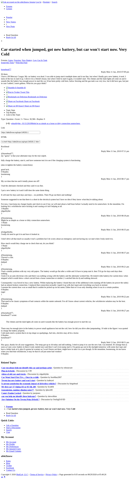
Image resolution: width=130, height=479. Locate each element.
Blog (8, 463)
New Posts (10, 26)
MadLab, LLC (22, 474)
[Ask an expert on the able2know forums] (18, 2)
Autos (10, 60)
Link (3, 128)
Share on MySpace (32, 106)
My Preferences (12, 446)
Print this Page (21, 63)
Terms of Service (37, 474)
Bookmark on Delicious (37, 97)
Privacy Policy (51, 474)
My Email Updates (13, 451)
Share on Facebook (32, 101)
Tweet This (24, 92)
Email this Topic (7, 63)
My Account (11, 442)
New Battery (27, 60)
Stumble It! (21, 88)
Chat (8, 432)
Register (46, 2)
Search (54, 2)
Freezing (17, 60)
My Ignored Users (13, 449)
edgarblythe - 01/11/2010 (45, 123)
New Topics (11, 22)
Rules (8, 461)
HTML (4, 137)
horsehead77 (6, 69)
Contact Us (10, 470)
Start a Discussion (13, 428)
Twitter (9, 466)
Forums (9, 6)
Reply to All (11, 37)
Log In (38, 2)
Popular (9, 17)
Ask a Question (12, 425)
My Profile (10, 444)
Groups (9, 9)
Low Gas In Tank (40, 60)
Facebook (10, 468)
